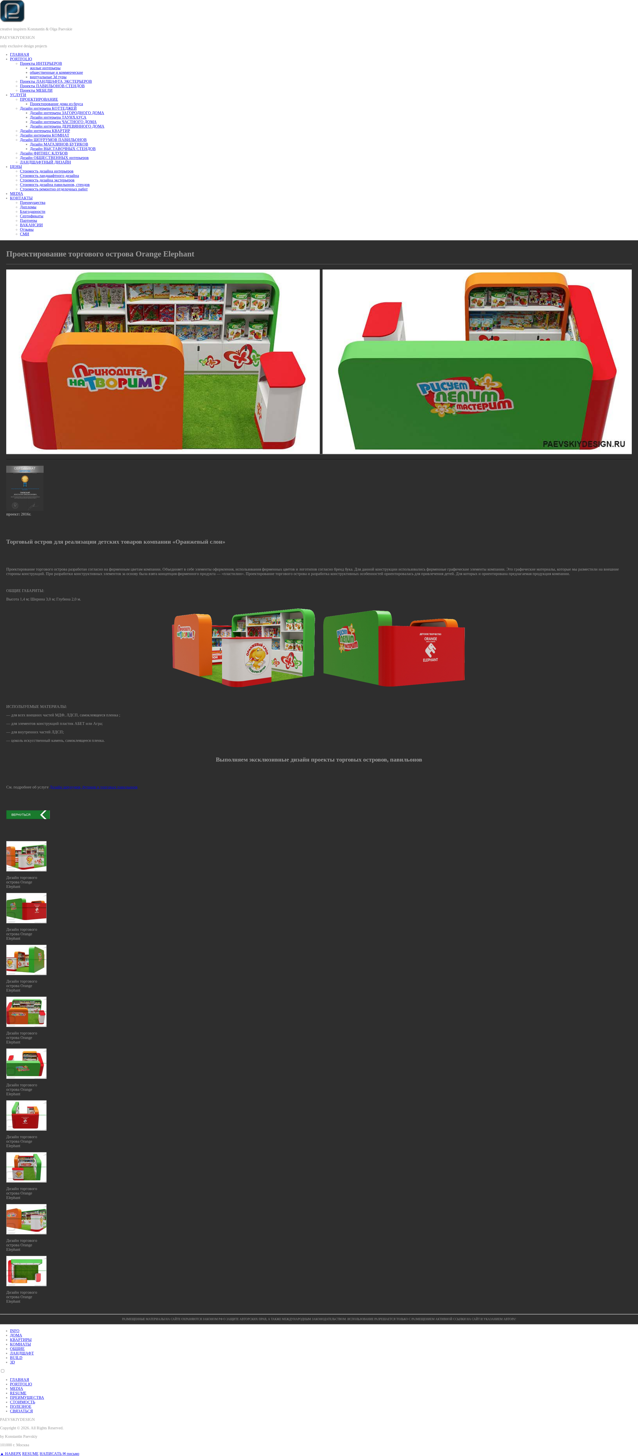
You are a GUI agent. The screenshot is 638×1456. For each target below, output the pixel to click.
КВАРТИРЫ (21, 1340)
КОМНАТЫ (20, 1344)
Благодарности (32, 211)
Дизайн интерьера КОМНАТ (44, 135)
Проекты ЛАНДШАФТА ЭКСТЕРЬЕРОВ (56, 81)
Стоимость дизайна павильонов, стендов (55, 184)
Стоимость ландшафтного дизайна (49, 175)
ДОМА (16, 1335)
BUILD (16, 1358)
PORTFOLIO (21, 59)
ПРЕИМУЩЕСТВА (27, 1397)
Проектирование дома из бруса (56, 104)
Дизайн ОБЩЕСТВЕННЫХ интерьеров (54, 158)
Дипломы (28, 207)
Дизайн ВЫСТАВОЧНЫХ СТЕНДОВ (63, 149)
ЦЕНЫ (16, 167)
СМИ (24, 234)
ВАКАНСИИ (31, 225)
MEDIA (16, 193)
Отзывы (27, 229)
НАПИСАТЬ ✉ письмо (59, 1454)
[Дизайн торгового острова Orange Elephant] (26, 870)
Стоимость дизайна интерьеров (47, 171)
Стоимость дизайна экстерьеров (47, 180)
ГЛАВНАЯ (19, 54)
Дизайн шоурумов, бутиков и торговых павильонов (94, 787)
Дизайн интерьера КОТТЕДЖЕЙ (48, 108)
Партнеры (28, 220)
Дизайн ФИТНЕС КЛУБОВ (44, 153)
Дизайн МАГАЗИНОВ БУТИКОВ (59, 144)
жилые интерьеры (45, 68)
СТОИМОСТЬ (22, 1402)
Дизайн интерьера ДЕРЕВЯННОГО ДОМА (67, 126)
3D (12, 1362)
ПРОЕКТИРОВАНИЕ (39, 99)
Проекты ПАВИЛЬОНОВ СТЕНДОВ (52, 86)
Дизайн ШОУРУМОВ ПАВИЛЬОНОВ (53, 140)
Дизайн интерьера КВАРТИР (45, 131)
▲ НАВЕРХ (10, 1454)
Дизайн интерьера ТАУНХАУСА (58, 117)
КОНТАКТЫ (21, 198)
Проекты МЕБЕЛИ (36, 90)
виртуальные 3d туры (48, 77)
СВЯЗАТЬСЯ (21, 1411)
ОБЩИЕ (17, 1349)
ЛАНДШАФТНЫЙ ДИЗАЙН (45, 162)
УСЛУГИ (18, 95)
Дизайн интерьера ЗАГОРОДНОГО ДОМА (67, 113)
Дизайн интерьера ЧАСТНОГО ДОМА (63, 122)
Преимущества (32, 202)
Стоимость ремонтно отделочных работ (54, 189)
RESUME (18, 1393)
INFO (14, 1331)
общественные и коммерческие (56, 72)
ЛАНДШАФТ (22, 1353)
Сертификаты (31, 216)
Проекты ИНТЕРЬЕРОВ (41, 63)
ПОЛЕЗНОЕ (20, 1406)
